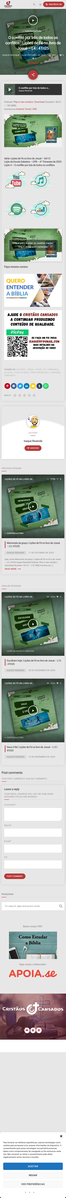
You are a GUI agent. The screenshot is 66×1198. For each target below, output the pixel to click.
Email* (7, 841)
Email (28, 109)
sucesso (20, 369)
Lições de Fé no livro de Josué (19, 479)
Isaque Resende (33, 441)
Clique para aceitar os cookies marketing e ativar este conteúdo (33, 245)
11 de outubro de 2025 (41, 553)
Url (5, 857)
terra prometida (39, 372)
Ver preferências (33, 1184)
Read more (13, 569)
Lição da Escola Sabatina (20, 651)
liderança (52, 369)
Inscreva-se (53, 4)
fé (44, 369)
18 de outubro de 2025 (33, 55)
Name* (8, 825)
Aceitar (33, 1166)
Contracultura (33, 31)
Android (20, 109)
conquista (10, 375)
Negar (33, 1175)
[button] (61, 1136)
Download (40, 102)
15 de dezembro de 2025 (41, 757)
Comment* (10, 804)
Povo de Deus (21, 372)
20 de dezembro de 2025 (41, 670)
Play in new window (23, 102)
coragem (55, 372)
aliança (8, 372)
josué (30, 369)
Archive (33, 447)
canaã (38, 369)
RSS (35, 109)
